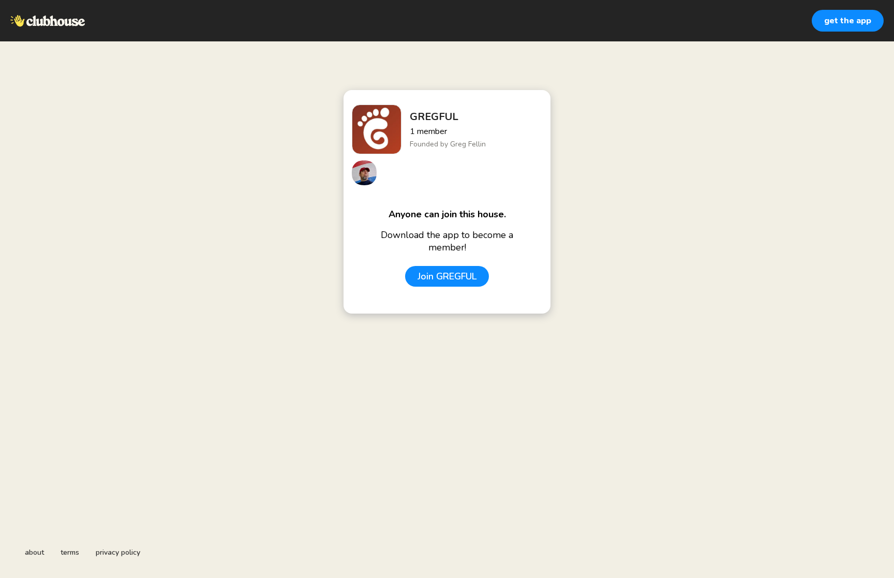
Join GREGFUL (447, 276)
